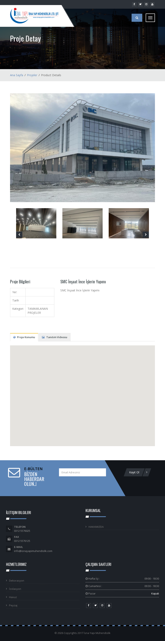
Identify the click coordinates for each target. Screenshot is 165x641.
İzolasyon (15, 589)
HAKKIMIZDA (96, 527)
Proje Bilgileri (20, 281)
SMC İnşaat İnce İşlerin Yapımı (83, 281)
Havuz (13, 597)
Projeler (32, 75)
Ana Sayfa (16, 75)
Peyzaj (13, 605)
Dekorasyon (16, 580)
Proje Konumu (25, 337)
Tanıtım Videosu (56, 337)
